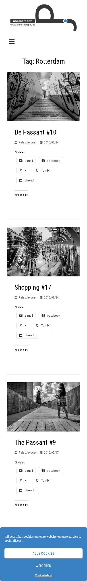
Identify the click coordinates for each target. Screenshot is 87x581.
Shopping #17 (32, 287)
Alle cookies (44, 554)
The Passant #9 (35, 442)
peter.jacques (28, 142)
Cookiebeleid (43, 575)
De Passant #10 (35, 132)
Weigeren (43, 566)
